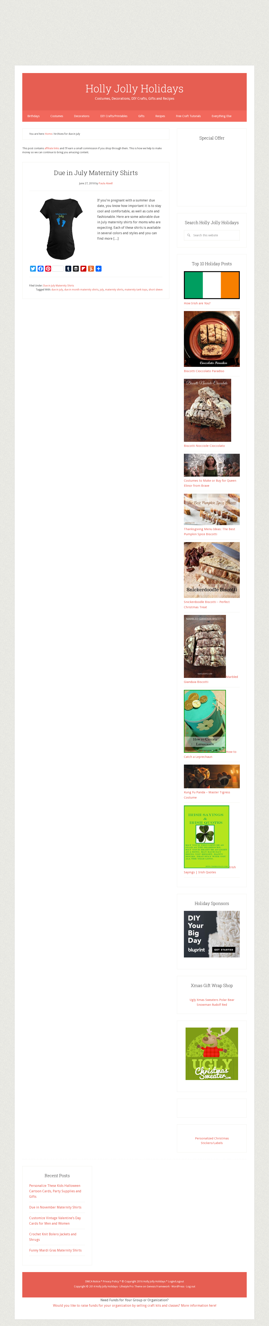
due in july (57, 289)
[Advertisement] (126, 29)
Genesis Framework (158, 1286)
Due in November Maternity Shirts (55, 1207)
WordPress (177, 1286)
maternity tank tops (136, 289)
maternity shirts (114, 289)
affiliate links (52, 148)
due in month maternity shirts (81, 289)
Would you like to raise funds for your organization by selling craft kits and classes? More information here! (134, 1306)
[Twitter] (2, 23)
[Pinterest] (2, 26)
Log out (190, 1286)
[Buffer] (2, 29)
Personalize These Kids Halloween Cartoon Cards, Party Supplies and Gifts (55, 1191)
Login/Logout (176, 1281)
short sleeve (155, 289)
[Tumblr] (2, 28)
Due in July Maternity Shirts (96, 173)
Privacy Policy (111, 1281)
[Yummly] (2, 33)
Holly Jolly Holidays (135, 88)
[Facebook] (2, 24)
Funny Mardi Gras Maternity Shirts (55, 1250)
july (102, 289)
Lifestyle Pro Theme (131, 1286)
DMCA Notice (92, 1281)
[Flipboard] (2, 31)
